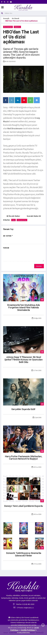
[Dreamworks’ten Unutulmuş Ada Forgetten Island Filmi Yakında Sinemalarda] (23, 287)
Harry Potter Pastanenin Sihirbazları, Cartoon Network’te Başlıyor (23, 457)
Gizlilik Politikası (28, 630)
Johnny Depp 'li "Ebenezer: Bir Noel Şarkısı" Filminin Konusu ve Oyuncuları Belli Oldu (24, 359)
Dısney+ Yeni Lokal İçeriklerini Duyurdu (23, 506)
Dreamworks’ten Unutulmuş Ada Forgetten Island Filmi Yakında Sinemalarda (23, 307)
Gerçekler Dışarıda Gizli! (23, 409)
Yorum (6, 248)
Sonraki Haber (33, 216)
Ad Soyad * (8, 236)
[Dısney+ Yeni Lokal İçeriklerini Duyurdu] (23, 488)
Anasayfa (6, 18)
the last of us (22, 220)
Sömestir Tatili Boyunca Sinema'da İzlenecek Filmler (23, 554)
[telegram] (37, 100)
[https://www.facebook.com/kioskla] (1, 2)
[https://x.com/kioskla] (4, 2)
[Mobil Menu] (2, 7)
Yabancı (17, 27)
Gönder (39, 266)
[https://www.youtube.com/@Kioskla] (11, 2)
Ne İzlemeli (15, 18)
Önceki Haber (14, 216)
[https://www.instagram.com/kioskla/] (7, 2)
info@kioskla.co (28, 608)
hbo (13, 220)
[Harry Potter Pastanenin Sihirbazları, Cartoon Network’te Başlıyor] (23, 439)
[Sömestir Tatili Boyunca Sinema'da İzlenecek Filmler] (23, 535)
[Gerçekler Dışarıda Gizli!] (23, 392)
